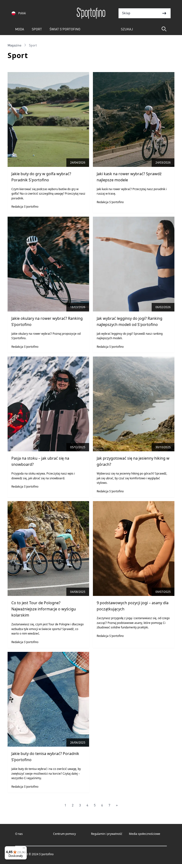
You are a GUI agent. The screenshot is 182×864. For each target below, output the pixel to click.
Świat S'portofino (65, 29)
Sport (37, 29)
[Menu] (24, 849)
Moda (19, 29)
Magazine (14, 45)
